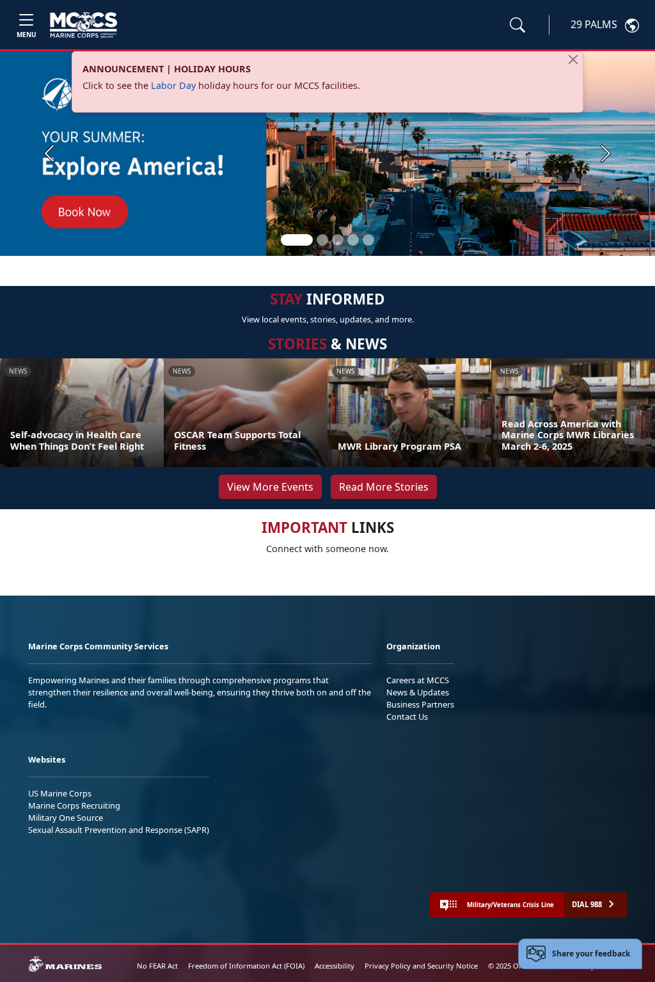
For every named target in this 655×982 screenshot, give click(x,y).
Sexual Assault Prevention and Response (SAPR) (118, 829)
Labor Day (173, 85)
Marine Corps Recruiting (74, 805)
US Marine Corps (59, 793)
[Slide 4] (353, 240)
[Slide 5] (368, 240)
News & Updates (417, 692)
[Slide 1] (297, 240)
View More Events (270, 487)
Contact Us (407, 716)
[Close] (573, 59)
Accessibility (334, 965)
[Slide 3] (337, 240)
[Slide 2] (322, 240)
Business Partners (420, 704)
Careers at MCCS (417, 680)
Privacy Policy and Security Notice (421, 965)
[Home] (83, 25)
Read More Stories (384, 487)
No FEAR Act (157, 965)
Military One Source (65, 817)
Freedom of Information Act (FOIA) (246, 965)
